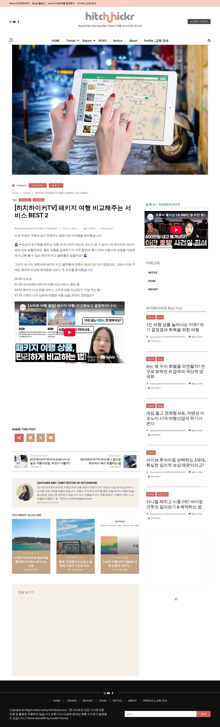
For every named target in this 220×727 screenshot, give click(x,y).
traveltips (38, 200)
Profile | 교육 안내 (86, 3)
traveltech (25, 200)
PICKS (102, 41)
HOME (55, 41)
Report (87, 41)
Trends (71, 41)
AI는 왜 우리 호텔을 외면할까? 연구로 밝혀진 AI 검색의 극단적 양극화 (175, 371)
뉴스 (37, 553)
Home (15, 193)
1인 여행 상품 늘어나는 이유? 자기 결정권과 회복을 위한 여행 (175, 327)
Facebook (19, 22)
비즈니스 (162, 494)
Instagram (11, 22)
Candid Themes (59, 718)
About (133, 41)
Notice (117, 41)
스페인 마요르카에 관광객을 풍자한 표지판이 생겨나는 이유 (31, 561)
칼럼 (126, 557)
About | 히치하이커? (19, 3)
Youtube (14, 22)
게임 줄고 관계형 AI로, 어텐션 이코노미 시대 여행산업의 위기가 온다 (175, 418)
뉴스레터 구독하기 (199, 21)
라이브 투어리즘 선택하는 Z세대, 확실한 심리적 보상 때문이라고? (176, 462)
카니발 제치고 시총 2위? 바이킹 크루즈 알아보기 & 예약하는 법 (174, 504)
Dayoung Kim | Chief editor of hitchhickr (37, 228)
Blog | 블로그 (38, 3)
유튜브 (56, 185)
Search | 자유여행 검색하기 (61, 3)
